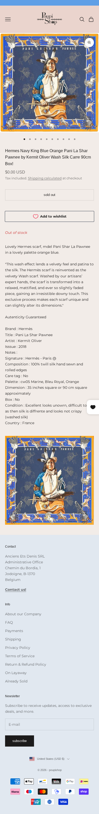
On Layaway (16, 672)
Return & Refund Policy (25, 664)
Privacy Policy (17, 647)
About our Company (23, 614)
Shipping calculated (45, 178)
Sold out (49, 195)
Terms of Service (20, 656)
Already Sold (16, 681)
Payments (14, 631)
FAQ (9, 622)
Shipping (13, 639)
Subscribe (19, 741)
